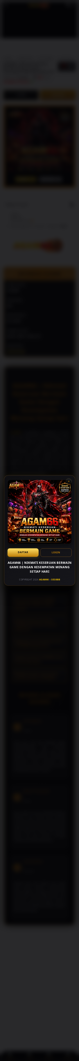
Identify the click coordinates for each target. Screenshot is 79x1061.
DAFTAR (23, 552)
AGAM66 (44, 579)
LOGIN (56, 552)
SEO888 (55, 579)
